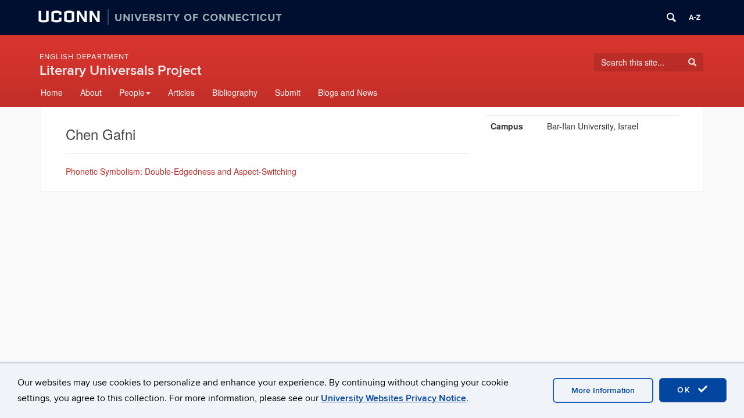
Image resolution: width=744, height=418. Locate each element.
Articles (181, 92)
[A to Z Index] (694, 17)
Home (52, 92)
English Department (84, 57)
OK (686, 390)
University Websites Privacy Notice (393, 398)
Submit (288, 92)
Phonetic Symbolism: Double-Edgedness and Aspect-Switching (181, 171)
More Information (603, 390)
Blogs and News (347, 92)
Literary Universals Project (121, 70)
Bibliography (234, 92)
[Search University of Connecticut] (671, 17)
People (132, 92)
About (91, 92)
